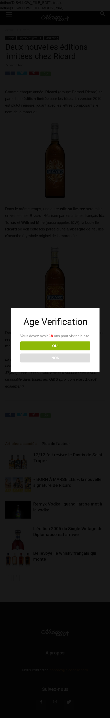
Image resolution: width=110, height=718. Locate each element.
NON (55, 358)
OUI (55, 346)
